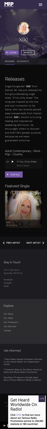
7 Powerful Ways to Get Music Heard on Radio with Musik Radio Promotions (23, 370)
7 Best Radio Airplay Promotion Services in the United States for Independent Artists (23, 361)
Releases (10, 61)
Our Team (8, 318)
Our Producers (11, 322)
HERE (19, 414)
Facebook (8, 279)
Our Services (10, 326)
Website (28, 52)
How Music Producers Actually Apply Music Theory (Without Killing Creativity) (22, 378)
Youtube (8, 283)
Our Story (8, 314)
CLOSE (42, 399)
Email (6, 286)
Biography (23, 61)
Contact (7, 330)
